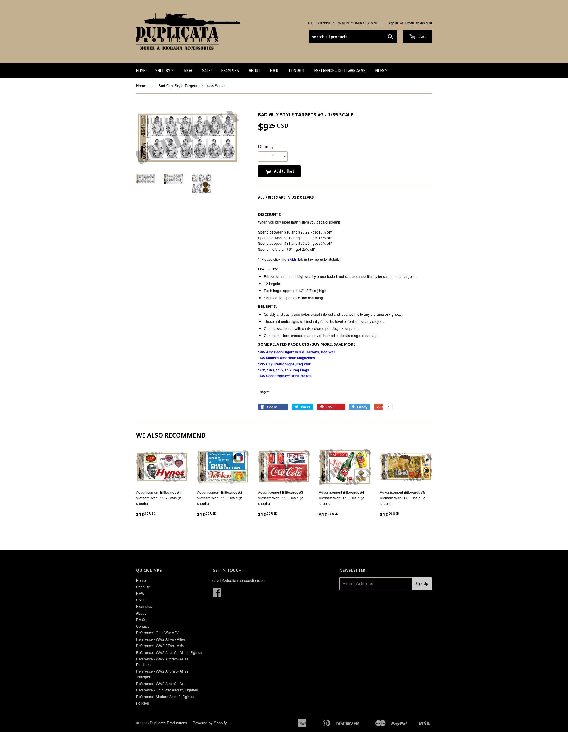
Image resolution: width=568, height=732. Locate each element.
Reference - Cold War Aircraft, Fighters (167, 689)
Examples (230, 70)
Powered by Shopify (210, 722)
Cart (421, 36)
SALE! (207, 70)
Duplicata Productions (168, 722)
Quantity (266, 146)
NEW (188, 70)
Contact (297, 70)
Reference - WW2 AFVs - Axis (160, 645)
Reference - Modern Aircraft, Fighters (165, 696)
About (254, 70)
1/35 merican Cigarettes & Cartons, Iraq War (296, 351)
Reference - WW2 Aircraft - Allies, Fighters (169, 652)
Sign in (393, 23)
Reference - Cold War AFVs (340, 70)
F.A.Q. (274, 70)
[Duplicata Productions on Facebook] (216, 594)
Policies (142, 702)
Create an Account (418, 23)
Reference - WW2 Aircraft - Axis (161, 683)
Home (141, 70)
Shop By (163, 70)
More (380, 70)
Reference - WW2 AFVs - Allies (161, 639)
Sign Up (422, 583)
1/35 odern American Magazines (286, 357)
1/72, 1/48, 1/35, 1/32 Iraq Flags (283, 370)
